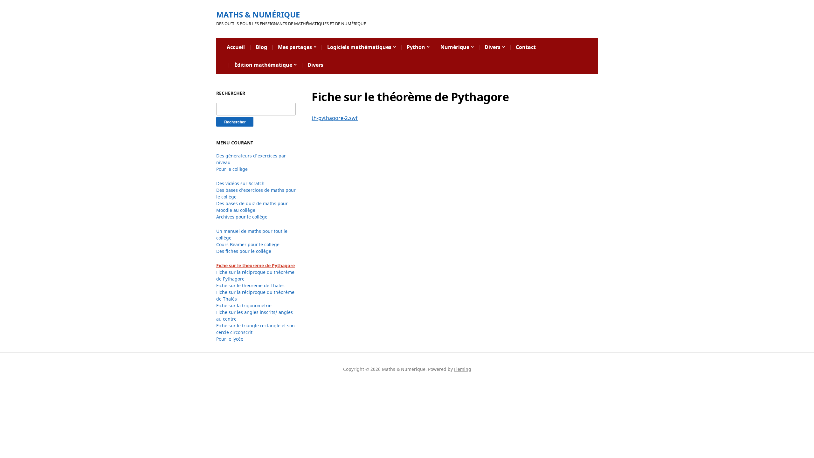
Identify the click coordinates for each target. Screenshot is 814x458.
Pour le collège (232, 169)
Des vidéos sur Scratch (240, 183)
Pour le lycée (229, 339)
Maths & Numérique (258, 14)
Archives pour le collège (241, 217)
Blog (261, 47)
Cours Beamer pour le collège (247, 244)
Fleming (462, 369)
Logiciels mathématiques (359, 47)
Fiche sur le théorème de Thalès (250, 285)
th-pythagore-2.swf (335, 117)
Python (416, 47)
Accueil (236, 47)
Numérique (454, 47)
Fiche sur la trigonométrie (244, 305)
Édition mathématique (263, 64)
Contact (526, 47)
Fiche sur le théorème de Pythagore (255, 265)
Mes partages (295, 47)
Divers (492, 47)
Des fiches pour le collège (243, 251)
